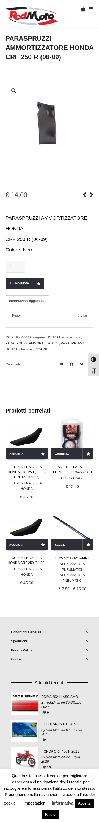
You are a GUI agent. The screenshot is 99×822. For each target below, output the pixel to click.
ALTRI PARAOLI (72, 478)
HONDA (52, 337)
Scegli (60, 544)
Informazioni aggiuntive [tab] (27, 301)
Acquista (22, 283)
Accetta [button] (84, 803)
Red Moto (53, 730)
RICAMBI (41, 349)
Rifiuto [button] (50, 814)
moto (77, 337)
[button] (14, 91)
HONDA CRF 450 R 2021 (60, 751)
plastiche (26, 349)
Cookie (16, 659)
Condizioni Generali (26, 632)
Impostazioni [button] (34, 803)
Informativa (62, 803)
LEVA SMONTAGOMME (72, 558)
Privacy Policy (21, 650)
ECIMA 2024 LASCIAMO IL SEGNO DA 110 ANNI (63, 697)
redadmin (53, 702)
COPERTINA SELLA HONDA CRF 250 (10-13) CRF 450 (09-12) (27, 472)
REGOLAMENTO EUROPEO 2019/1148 (63, 724)
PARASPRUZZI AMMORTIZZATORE (32, 343)
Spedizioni (19, 641)
